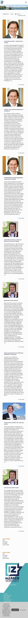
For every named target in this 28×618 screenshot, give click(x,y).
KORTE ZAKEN (6, 545)
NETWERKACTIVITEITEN (9, 573)
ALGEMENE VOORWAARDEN (10, 585)
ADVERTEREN (7, 577)
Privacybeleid (23, 610)
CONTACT (6, 587)
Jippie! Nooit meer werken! (11, 300)
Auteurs (18, 14)
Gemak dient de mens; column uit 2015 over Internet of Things (13, 240)
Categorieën (6, 14)
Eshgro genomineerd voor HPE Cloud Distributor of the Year (13, 353)
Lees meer (21, 84)
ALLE (4, 540)
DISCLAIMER (6, 586)
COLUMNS (5, 543)
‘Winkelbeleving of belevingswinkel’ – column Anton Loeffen (14, 178)
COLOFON (6, 583)
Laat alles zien (22, 15)
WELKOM (6, 570)
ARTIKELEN (5, 542)
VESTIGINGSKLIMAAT (8, 574)
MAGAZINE (6, 571)
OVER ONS (6, 575)
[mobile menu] (26, 2)
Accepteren (15, 610)
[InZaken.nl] (2, 2)
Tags (12, 14)
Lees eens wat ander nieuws (11, 487)
